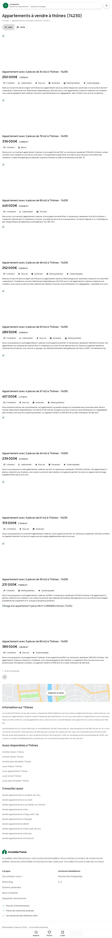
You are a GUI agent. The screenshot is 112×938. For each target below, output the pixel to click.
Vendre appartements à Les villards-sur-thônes (23, 804)
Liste (10, 27)
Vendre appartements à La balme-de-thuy (21, 795)
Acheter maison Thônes (13, 752)
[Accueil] (56, 851)
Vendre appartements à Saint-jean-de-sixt (21, 828)
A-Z (60, 881)
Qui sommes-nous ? (12, 876)
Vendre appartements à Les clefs (17, 800)
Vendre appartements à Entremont (18, 838)
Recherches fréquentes (70, 876)
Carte (22, 27)
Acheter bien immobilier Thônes (16, 761)
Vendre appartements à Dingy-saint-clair (20, 814)
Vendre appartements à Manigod (17, 819)
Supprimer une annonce (14, 898)
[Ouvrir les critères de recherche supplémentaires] (106, 5)
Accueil (5, 20)
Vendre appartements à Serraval (16, 833)
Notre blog (7, 881)
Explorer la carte (56, 693)
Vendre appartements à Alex (15, 809)
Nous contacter (10, 892)
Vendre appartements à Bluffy (15, 824)
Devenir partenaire (11, 887)
